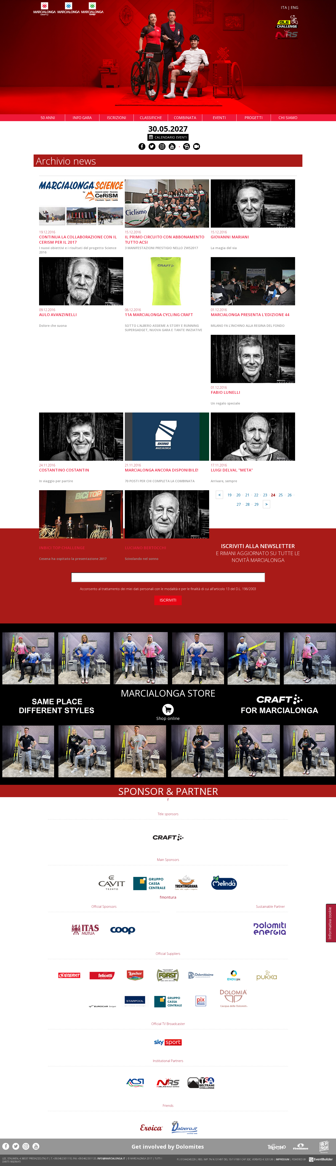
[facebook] (142, 146)
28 (247, 504)
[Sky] (168, 1047)
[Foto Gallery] (186, 146)
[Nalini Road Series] (234, 34)
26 (290, 495)
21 (247, 495)
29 (256, 504)
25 (281, 495)
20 (238, 495)
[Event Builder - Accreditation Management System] (320, 1159)
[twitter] (152, 146)
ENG (294, 7)
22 (256, 495)
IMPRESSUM (282, 1159)
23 (265, 495)
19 (229, 495)
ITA (284, 7)
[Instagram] (162, 146)
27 (239, 504)
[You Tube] (172, 146)
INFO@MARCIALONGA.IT (111, 1158)
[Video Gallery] (196, 146)
